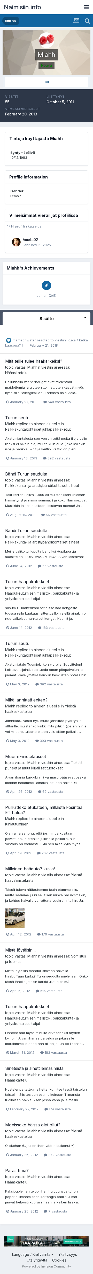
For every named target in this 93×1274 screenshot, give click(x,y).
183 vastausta (53, 627)
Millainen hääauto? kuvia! (30, 868)
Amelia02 (30, 240)
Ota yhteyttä (37, 1260)
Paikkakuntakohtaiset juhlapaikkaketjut (38, 429)
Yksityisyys (67, 1254)
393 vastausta (51, 741)
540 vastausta (59, 402)
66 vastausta (56, 515)
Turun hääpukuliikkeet (27, 581)
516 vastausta (51, 991)
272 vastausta (59, 1155)
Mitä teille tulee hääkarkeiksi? (33, 361)
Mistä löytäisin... (20, 950)
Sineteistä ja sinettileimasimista (34, 1068)
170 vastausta (52, 934)
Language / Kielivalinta (31, 1254)
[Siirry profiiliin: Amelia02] (16, 242)
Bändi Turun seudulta (26, 474)
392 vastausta (59, 458)
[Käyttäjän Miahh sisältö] (46, 82)
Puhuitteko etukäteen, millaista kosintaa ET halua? (43, 810)
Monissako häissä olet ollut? (32, 1124)
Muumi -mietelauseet (25, 756)
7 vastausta (57, 1211)
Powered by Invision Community (46, 1266)
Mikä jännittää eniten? (26, 700)
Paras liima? (17, 1170)
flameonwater (24, 340)
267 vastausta (53, 853)
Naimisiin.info (22, 7)
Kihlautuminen (16, 824)
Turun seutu (17, 417)
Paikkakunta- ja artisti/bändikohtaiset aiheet (42, 485)
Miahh (32, 367)
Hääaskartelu (16, 372)
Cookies (59, 1260)
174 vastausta (59, 1109)
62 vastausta (52, 791)
